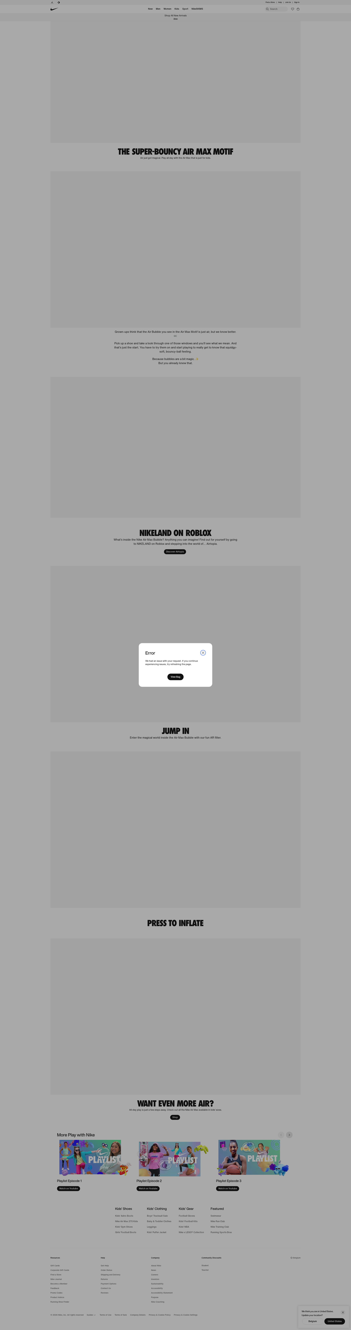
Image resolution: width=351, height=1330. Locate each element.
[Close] (203, 652)
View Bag (175, 677)
